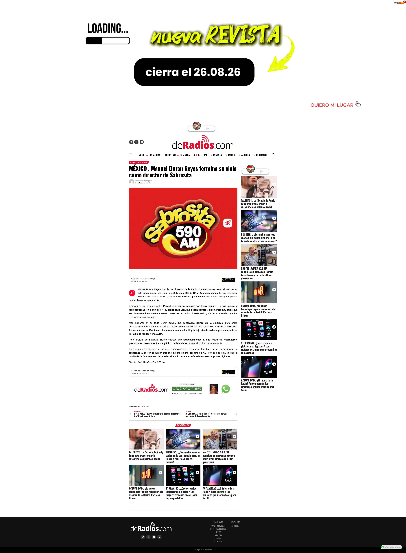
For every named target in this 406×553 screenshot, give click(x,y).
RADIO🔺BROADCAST (150, 155)
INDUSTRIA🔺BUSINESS (177, 155)
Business (218, 535)
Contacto (235, 522)
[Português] (399, 3)
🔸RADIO (230, 155)
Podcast (218, 538)
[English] (395, 3)
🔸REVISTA (216, 155)
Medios (218, 532)
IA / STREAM (218, 541)
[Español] (402, 3)
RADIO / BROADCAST (218, 526)
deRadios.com (142, 183)
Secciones (218, 522)
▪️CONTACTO (260, 155)
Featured (145, 406)
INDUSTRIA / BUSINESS (218, 529)
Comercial (235, 526)
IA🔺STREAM (200, 155)
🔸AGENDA (244, 155)
